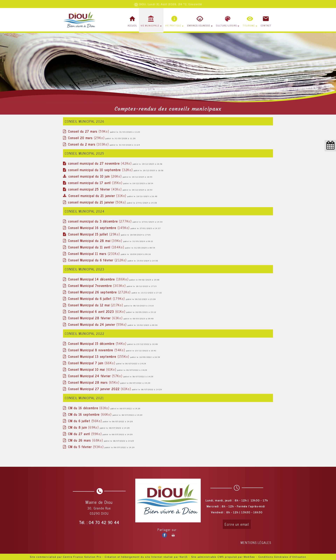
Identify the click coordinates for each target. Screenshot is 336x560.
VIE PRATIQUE (173, 25)
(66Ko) (92, 362)
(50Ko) (97, 202)
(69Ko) (84, 427)
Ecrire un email (237, 524)
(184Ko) (96, 247)
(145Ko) (99, 227)
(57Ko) (96, 375)
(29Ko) (87, 137)
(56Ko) (85, 420)
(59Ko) (89, 131)
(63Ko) (96, 317)
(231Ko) (94, 253)
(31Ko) (97, 195)
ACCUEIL (132, 25)
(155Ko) (99, 356)
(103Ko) (89, 144)
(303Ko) (97, 285)
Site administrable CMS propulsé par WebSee (223, 556)
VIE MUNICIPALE (150, 25)
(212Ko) (98, 260)
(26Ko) (95, 176)
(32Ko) (101, 169)
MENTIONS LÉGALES (256, 542)
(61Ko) (97, 311)
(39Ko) (95, 240)
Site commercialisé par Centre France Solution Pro (65, 556)
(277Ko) (100, 221)
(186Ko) (99, 279)
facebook (163, 535)
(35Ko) (95, 182)
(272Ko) (100, 292)
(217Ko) (96, 305)
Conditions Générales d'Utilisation (282, 556)
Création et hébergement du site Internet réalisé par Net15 (146, 556)
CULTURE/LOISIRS (226, 25)
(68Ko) (86, 440)
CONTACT (266, 25)
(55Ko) (98, 324)
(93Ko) (86, 446)
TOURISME (249, 25)
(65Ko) (94, 382)
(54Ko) (97, 343)
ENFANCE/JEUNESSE (198, 25)
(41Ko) (95, 189)
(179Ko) (97, 298)
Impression (171, 534)
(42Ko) (100, 163)
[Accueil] (80, 20)
